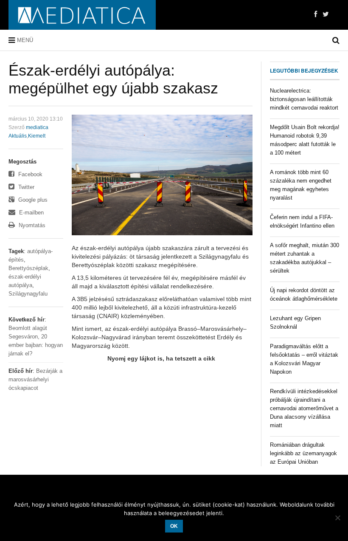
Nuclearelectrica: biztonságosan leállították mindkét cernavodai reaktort (304, 99)
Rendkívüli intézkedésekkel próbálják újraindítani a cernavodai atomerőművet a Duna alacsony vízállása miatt (304, 408)
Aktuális (17, 136)
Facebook (29, 174)
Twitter (25, 187)
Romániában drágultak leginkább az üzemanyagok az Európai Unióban (303, 453)
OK (174, 526)
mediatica (37, 127)
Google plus (32, 200)
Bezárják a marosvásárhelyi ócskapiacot (35, 379)
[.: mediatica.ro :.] (82, 15)
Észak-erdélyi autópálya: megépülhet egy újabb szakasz (113, 79)
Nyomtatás (31, 225)
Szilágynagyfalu (28, 293)
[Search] (336, 40)
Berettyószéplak (28, 268)
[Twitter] (326, 14)
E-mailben (30, 212)
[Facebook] (315, 14)
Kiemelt (36, 136)
